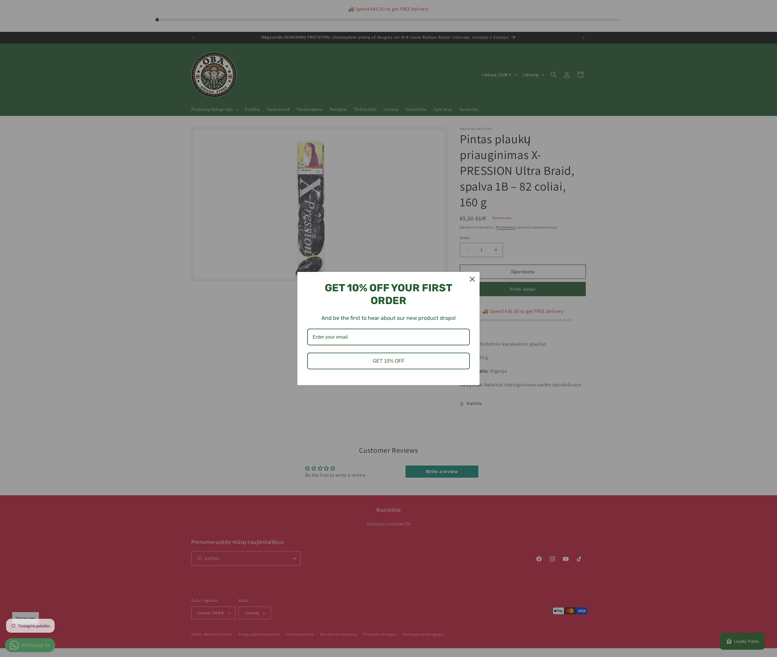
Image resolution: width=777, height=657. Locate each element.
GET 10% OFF (389, 361)
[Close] (472, 279)
